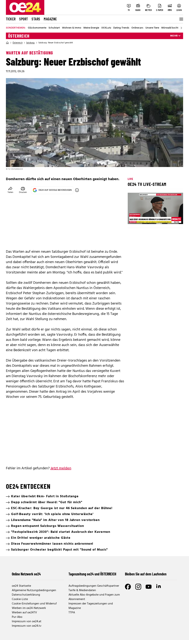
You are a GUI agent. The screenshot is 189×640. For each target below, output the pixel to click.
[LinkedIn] (159, 587)
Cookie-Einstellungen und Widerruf (34, 603)
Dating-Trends (121, 28)
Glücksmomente (37, 28)
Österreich (19, 36)
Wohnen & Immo (71, 28)
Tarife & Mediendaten (82, 590)
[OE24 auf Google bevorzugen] (77, 190)
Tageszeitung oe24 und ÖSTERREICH (92, 574)
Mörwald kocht (169, 28)
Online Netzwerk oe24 (26, 574)
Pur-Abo (17, 617)
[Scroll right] (181, 28)
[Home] (7, 42)
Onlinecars (137, 28)
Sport (23, 19)
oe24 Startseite (21, 586)
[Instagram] (138, 587)
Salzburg (30, 42)
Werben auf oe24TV (24, 612)
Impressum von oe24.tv (26, 626)
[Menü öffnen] (181, 19)
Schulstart (54, 28)
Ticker (11, 19)
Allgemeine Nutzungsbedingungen (34, 590)
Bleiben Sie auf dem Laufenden (145, 574)
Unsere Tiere (152, 28)
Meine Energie (91, 28)
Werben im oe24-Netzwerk (29, 608)
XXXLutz (106, 28)
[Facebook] (128, 587)
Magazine (50, 19)
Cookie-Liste (20, 599)
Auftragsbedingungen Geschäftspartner (93, 586)
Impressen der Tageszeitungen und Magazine (90, 606)
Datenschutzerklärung (26, 594)
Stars (36, 19)
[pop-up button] (171, 218)
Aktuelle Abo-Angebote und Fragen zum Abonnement (94, 597)
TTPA (71, 612)
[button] (134, 218)
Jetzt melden (60, 468)
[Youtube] (149, 587)
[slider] (146, 218)
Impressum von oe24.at (26, 621)
